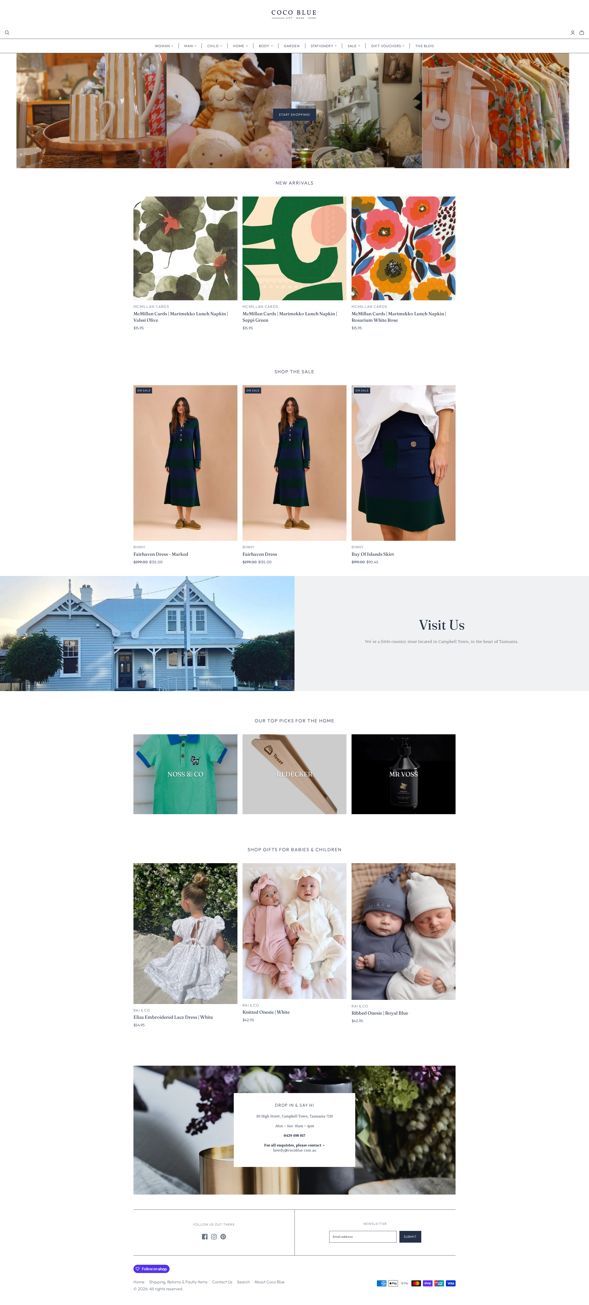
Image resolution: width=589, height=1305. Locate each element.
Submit (410, 1237)
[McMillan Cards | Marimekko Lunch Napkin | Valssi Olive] (185, 249)
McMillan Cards (151, 306)
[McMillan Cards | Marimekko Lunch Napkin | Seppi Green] (294, 249)
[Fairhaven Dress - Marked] (185, 463)
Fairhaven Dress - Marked (160, 554)
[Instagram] (214, 1236)
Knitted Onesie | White (266, 1012)
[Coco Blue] (294, 15)
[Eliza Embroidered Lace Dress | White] (185, 933)
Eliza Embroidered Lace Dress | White (173, 1017)
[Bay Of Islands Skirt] (404, 463)
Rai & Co (141, 1010)
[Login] (572, 32)
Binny (139, 547)
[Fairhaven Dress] (294, 463)
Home (138, 1282)
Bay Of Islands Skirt (373, 554)
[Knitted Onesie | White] (294, 931)
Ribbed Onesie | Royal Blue (380, 1013)
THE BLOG (424, 46)
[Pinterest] (223, 1236)
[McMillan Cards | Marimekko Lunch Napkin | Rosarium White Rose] (404, 249)
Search (243, 1282)
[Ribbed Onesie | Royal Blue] (404, 931)
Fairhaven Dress (260, 554)
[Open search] (7, 32)
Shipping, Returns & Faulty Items (178, 1282)
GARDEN (292, 46)
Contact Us (222, 1282)
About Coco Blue (269, 1282)
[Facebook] (205, 1236)
